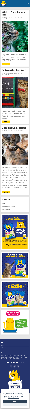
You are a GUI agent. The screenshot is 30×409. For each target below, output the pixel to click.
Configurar (15, 404)
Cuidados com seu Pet (8, 206)
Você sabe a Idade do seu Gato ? (14, 70)
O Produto (3, 347)
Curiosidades (6, 209)
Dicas (3, 203)
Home (2, 345)
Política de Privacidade (13, 397)
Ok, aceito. (15, 401)
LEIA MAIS (6, 64)
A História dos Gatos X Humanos (14, 128)
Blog (2, 352)
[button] (28, 3)
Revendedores (4, 350)
